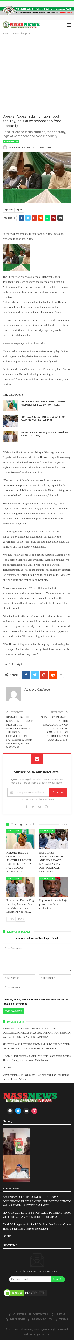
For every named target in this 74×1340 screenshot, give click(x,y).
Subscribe (58, 792)
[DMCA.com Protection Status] (25, 1293)
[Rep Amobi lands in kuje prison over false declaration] (53, 887)
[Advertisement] (37, 74)
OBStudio (45, 1334)
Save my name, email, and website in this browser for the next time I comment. (36, 1001)
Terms (63, 1319)
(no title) (7, 1067)
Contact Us (41, 1314)
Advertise (19, 1314)
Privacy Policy (42, 1319)
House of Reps (11, 142)
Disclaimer (17, 1319)
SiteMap (60, 1314)
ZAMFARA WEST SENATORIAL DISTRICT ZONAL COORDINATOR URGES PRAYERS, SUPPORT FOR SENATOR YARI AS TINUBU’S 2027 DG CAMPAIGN (37, 1032)
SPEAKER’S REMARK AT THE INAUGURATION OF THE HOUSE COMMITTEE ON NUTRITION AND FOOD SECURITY (54, 728)
